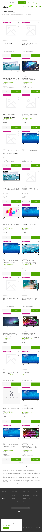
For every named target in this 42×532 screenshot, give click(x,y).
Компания (14, 491)
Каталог (4, 491)
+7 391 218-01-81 (21, 511)
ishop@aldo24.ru (21, 514)
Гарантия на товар (26, 498)
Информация (26, 491)
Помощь (35, 491)
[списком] (37, 19)
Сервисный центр (15, 500)
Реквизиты (25, 500)
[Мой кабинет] (28, 6)
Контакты (13, 498)
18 (26, 466)
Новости (13, 495)
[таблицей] (38, 19)
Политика (25, 501)
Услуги (3, 496)
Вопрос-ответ (35, 495)
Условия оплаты (26, 495)
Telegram (22, 521)
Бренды (3, 498)
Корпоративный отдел (16, 501)
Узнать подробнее (6, 525)
